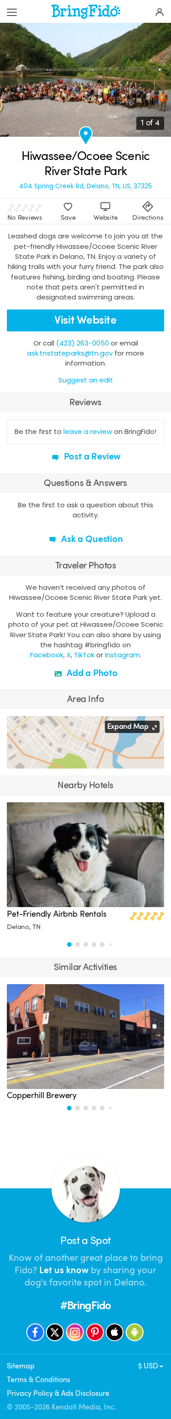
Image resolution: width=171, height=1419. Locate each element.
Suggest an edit (85, 380)
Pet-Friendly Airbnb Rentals (57, 914)
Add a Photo (91, 673)
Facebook (46, 655)
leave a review (87, 431)
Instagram (122, 655)
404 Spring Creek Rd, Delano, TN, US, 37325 (85, 186)
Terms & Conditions (38, 1379)
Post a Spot (85, 1240)
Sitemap (21, 1366)
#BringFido (85, 1305)
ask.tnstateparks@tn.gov (70, 353)
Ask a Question (91, 539)
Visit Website (85, 320)
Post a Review (91, 456)
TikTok (84, 655)
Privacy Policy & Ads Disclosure (58, 1393)
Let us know (63, 1270)
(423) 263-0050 (82, 343)
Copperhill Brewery (42, 1095)
